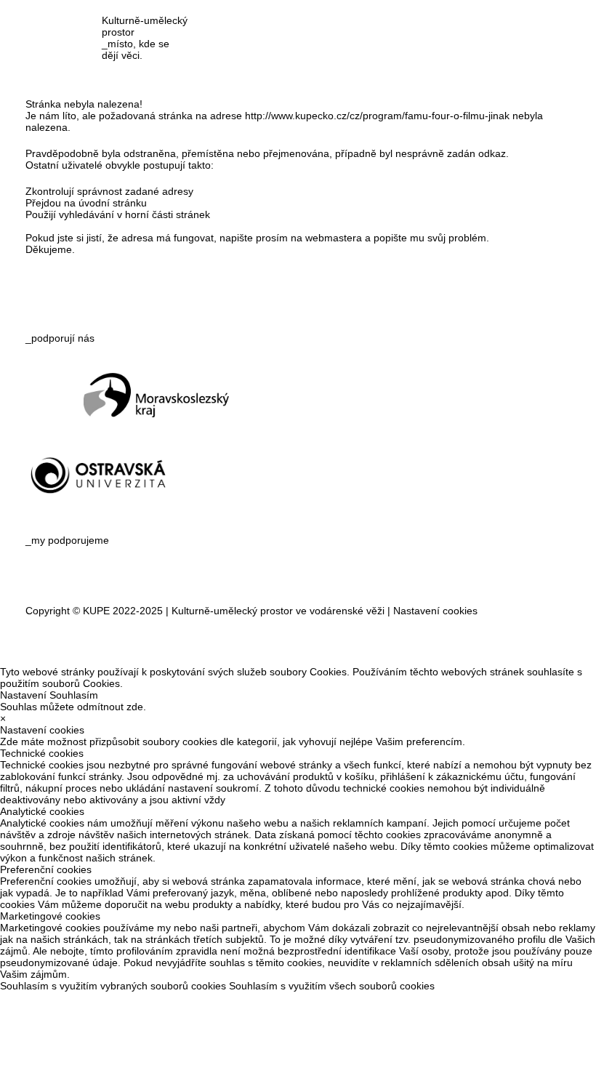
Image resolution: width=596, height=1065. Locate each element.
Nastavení (23, 695)
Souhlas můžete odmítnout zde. (73, 706)
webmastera (333, 238)
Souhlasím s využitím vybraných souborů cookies (113, 986)
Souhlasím (73, 695)
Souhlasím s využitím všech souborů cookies (332, 986)
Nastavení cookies (435, 610)
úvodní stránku (112, 203)
